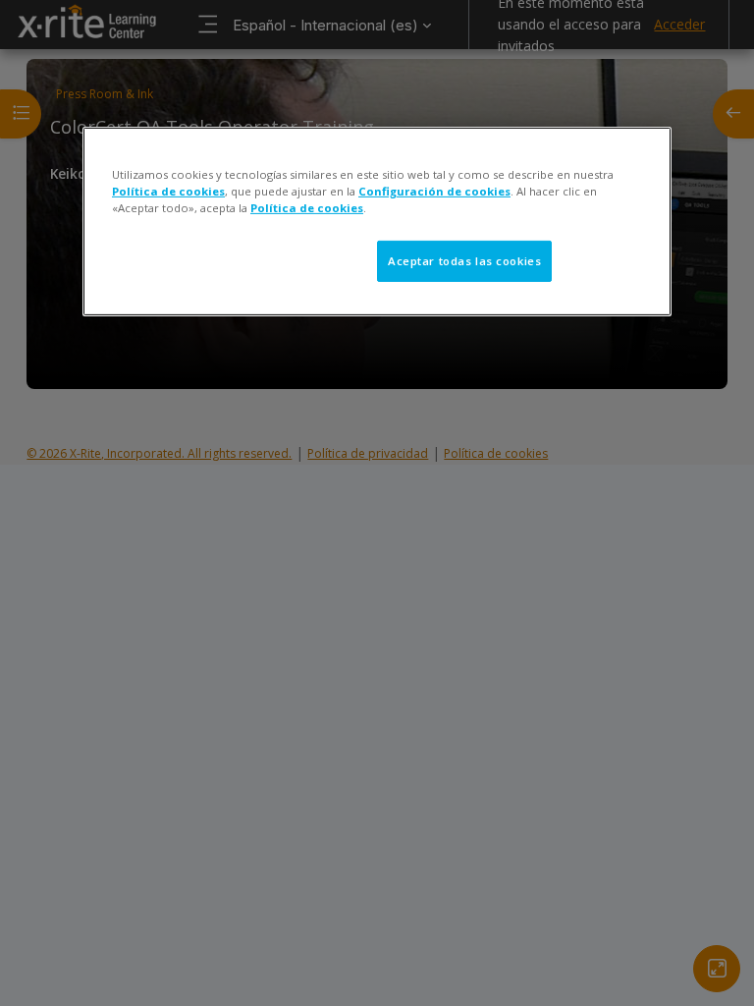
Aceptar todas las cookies (464, 260)
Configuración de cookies (434, 191)
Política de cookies (168, 191)
